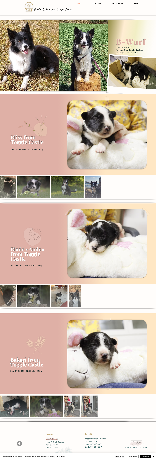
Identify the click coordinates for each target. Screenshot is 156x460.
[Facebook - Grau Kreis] (19, 443)
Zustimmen (145, 457)
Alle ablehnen (132, 457)
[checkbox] (8, 194)
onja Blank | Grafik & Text (139, 447)
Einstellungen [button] (119, 457)
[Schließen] (153, 456)
